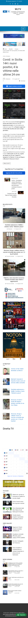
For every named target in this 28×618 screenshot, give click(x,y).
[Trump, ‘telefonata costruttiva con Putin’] (5, 579)
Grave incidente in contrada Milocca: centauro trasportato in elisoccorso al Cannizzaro (18, 551)
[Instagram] (15, 4)
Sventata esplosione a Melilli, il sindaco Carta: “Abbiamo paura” (14, 225)
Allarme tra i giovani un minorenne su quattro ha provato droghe (19, 496)
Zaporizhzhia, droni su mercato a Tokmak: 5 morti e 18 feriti (15, 571)
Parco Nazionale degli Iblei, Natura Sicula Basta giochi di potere (18, 509)
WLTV (18, 9)
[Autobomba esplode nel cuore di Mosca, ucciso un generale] (5, 585)
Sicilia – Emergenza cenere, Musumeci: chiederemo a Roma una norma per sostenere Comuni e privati (17, 183)
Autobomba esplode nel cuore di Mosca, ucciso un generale (15, 584)
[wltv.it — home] (6, 11)
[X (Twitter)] (12, 4)
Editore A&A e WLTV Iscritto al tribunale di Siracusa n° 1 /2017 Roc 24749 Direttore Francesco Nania (14, 614)
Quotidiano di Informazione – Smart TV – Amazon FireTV (18, 13)
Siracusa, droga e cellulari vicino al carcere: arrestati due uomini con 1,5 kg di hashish (14, 252)
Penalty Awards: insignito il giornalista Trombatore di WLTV (18, 516)
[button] (21, 614)
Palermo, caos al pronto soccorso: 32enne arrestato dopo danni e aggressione (14, 279)
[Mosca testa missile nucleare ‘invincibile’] (5, 592)
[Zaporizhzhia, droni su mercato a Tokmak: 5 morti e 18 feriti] (5, 572)
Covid (4, 56)
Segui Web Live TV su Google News (14, 169)
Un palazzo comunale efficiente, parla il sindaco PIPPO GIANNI (19, 535)
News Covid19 (7, 163)
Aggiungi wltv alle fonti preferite (14, 173)
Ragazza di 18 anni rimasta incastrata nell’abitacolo (17, 529)
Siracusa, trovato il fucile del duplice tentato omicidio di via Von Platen (17, 402)
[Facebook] (10, 4)
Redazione (8, 79)
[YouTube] (18, 4)
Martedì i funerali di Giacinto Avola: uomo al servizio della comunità (18, 380)
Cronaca (8, 56)
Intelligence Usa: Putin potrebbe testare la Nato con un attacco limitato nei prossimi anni (15, 564)
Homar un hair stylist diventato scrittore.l (17, 369)
